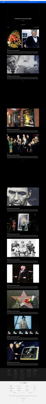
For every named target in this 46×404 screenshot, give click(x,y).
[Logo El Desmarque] (11, 388)
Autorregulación (22, 374)
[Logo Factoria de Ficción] (19, 388)
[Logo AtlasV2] (15, 392)
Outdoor (15, 379)
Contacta (21, 371)
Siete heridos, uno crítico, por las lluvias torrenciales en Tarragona (7, 0)
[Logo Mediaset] (23, 383)
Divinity (34, 376)
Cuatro (34, 375)
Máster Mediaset (22, 379)
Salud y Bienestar (29, 376)
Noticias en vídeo (10, 375)
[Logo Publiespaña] (23, 393)
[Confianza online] (23, 401)
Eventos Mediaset (29, 375)
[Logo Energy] (35, 388)
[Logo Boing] (27, 388)
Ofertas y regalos (29, 372)
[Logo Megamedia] (23, 398)
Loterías (9, 372)
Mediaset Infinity (35, 371)
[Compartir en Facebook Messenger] (37, 27)
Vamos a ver (15, 376)
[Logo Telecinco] (19, 386)
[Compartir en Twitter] (35, 27)
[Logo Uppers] (19, 390)
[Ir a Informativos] (4, 2)
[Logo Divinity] (34, 386)
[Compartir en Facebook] (38, 27)
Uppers (34, 372)
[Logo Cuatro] (27, 386)
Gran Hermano (15, 371)
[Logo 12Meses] (35, 390)
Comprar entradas (29, 371)
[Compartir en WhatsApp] (34, 27)
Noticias (9, 371)
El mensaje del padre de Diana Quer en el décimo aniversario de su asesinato (22, 0)
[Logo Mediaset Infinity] (11, 386)
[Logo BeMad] (11, 390)
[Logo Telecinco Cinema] (27, 390)
